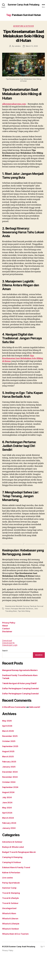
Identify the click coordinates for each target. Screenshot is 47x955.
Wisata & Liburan (10, 918)
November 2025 (10, 736)
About (5, 625)
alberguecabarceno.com (14, 104)
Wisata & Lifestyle (10, 923)
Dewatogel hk (8, 643)
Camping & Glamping (12, 857)
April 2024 (7, 813)
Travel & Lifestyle (10, 898)
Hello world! (34, 707)
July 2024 (7, 797)
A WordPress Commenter (14, 707)
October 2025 (8, 741)
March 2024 (8, 818)
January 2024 (9, 828)
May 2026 (7, 721)
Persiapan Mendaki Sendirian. (22, 609)
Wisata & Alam (9, 913)
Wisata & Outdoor (10, 929)
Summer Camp (9, 888)
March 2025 (8, 756)
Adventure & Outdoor (23, 26)
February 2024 (9, 823)
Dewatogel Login (9, 645)
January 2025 (9, 767)
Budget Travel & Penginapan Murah (19, 852)
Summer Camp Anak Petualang (23, 4)
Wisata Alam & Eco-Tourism (15, 934)
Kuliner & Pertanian (11, 872)
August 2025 (8, 751)
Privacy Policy (8, 623)
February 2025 (9, 761)
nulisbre (18, 46)
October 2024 (8, 782)
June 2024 (7, 802)
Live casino (7, 878)
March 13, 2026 (32, 46)
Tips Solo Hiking (24, 611)
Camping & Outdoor (11, 862)
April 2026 (7, 726)
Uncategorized (9, 908)
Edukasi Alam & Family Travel (16, 867)
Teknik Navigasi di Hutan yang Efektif (19, 683)
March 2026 (8, 731)
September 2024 (10, 787)
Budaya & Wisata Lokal (13, 847)
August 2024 (8, 792)
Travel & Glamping (11, 893)
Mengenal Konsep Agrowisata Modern (19, 670)
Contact (6, 628)
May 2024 (7, 807)
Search (5, 650)
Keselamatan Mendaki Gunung (17, 606)
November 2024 (10, 777)
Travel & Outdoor (10, 903)
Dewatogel (7, 640)
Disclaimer (7, 631)
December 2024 (10, 772)
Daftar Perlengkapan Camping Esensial (20, 688)
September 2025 (10, 746)
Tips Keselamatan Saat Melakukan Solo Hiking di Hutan (23, 36)
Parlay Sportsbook (11, 883)
